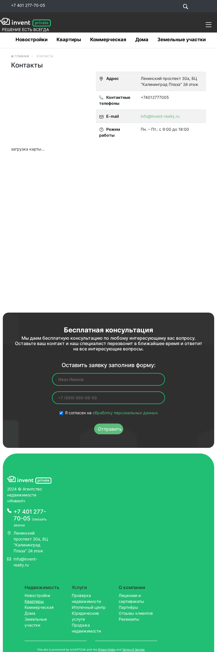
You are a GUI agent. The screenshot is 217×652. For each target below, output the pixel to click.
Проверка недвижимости (86, 598)
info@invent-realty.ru (160, 116)
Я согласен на (111, 412)
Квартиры (69, 39)
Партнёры (128, 607)
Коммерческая (108, 39)
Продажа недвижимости (86, 628)
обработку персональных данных (125, 412)
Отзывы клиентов (136, 613)
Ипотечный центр (89, 607)
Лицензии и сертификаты (131, 598)
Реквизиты (129, 619)
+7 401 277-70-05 (28, 5)
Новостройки (31, 39)
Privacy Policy (107, 649)
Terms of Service (133, 649)
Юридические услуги (85, 616)
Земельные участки (181, 39)
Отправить (110, 429)
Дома (141, 39)
